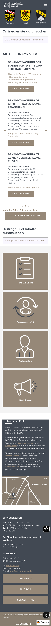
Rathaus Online (13, 456)
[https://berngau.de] (10, 15)
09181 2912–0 (12, 566)
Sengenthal (11, 446)
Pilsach (30, 443)
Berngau (22, 443)
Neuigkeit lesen (21, 89)
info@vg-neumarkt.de (21, 571)
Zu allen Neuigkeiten (25, 216)
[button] (45, 4)
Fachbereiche (12, 467)
